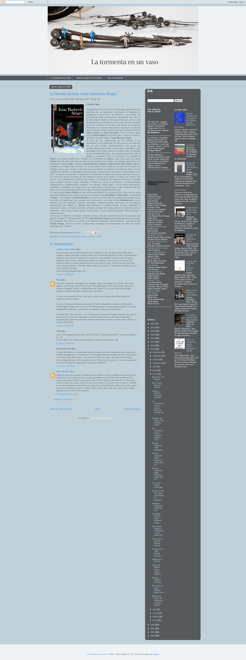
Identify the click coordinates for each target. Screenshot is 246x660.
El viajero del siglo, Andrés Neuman (157, 552)
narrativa (91, 236)
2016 (152, 327)
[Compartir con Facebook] (96, 232)
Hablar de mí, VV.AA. (157, 560)
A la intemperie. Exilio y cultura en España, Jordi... (157, 434)
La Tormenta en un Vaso (61, 78)
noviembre (157, 356)
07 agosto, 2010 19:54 (65, 343)
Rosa (58, 280)
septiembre (157, 363)
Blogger (156, 654)
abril (155, 609)
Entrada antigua (132, 409)
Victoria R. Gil (153, 280)
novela (98, 236)
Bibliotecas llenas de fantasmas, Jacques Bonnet (157, 600)
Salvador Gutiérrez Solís (157, 248)
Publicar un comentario (63, 399)
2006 (152, 636)
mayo (155, 374)
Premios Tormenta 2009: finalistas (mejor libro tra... (157, 473)
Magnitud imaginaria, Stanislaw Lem (157, 506)
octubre (156, 359)
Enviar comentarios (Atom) (101, 418)
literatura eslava (65, 236)
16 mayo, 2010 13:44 (65, 326)
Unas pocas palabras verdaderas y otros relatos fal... (158, 530)
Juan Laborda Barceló (156, 252)
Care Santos (152, 293)
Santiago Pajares (154, 271)
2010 (152, 349)
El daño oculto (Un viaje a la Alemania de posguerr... (158, 495)
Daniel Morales (62, 371)
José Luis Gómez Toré (156, 242)
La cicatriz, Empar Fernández (157, 485)
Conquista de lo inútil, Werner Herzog (157, 542)
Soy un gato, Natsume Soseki (157, 385)
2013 (152, 338)
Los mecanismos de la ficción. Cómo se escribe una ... (158, 408)
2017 (152, 324)
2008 (152, 628)
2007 (152, 632)
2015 (152, 331)
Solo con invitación (115, 78)
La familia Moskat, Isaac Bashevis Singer (157, 518)
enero (155, 620)
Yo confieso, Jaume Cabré (191, 316)
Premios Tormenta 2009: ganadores (157, 446)
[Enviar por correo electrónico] (87, 232)
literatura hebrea (79, 236)
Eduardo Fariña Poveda (157, 227)
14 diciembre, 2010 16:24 (66, 394)
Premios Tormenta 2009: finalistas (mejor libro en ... (157, 459)
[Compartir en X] (93, 232)
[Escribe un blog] (90, 232)
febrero (156, 617)
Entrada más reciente (60, 409)
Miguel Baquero (153, 199)
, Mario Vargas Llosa (192, 211)
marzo (155, 613)
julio (155, 367)
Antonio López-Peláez (66, 249)
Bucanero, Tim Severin (158, 378)
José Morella (152, 265)
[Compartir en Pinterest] (98, 232)
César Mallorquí (153, 259)
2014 (152, 335)
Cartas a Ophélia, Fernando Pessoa (157, 394)
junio (155, 370)
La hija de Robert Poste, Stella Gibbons (156, 569)
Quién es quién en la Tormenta (89, 78)
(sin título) (190, 145)
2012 (152, 342)
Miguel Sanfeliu (153, 291)
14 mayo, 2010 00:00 (65, 274)
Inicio (98, 409)
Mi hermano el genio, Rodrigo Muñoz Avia (158, 589)
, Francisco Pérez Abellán (192, 292)
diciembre (157, 352)
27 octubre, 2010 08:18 (65, 366)
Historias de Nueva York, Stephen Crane (158, 421)
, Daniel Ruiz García (191, 238)
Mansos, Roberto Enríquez (157, 580)
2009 (152, 625)
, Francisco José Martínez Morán (192, 166)
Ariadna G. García (154, 235)
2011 (152, 345)
